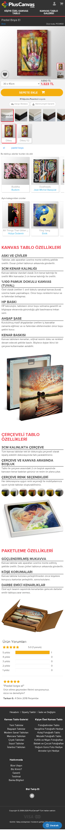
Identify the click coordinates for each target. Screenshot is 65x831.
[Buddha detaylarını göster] (15, 171)
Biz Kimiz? (16, 769)
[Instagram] (32, 795)
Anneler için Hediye (48, 750)
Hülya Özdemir (16, 233)
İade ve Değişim (47, 712)
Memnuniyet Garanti (44, 104)
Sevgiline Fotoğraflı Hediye (48, 728)
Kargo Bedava (21, 104)
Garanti (16, 772)
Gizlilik (12, 822)
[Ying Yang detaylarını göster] (44, 214)
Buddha (15, 186)
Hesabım (14, 712)
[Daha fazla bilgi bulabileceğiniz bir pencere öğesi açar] (52, 825)
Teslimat (16, 776)
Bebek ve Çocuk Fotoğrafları (49, 743)
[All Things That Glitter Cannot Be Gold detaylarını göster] (15, 214)
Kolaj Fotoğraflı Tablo (48, 732)
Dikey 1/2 (24, 140)
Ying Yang (44, 230)
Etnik (4, 24)
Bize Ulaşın (16, 765)
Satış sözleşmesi (23, 822)
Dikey (9, 140)
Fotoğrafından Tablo (48, 725)
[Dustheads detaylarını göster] (45, 171)
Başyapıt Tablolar (16, 728)
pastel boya (17, 147)
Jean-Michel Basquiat (45, 189)
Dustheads (45, 186)
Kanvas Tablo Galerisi (49, 12)
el (4, 147)
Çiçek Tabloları (16, 739)
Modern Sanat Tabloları (16, 732)
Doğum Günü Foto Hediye (49, 747)
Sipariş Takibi (29, 712)
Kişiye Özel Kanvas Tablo (16, 12)
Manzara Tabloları (16, 736)
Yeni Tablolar (16, 725)
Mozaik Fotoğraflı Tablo (48, 736)
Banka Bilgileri (16, 780)
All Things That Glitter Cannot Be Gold (23, 230)
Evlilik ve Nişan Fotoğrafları (48, 739)
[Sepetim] (61, 3)
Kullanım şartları (37, 822)
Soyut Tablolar (16, 743)
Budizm (15, 189)
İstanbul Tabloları (16, 747)
